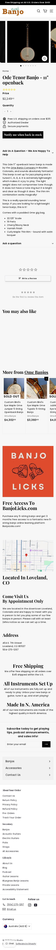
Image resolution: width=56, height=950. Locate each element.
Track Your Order (12, 817)
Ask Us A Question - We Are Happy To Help (26, 152)
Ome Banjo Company (23, 167)
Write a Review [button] (29, 278)
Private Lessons (11, 885)
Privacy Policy (10, 804)
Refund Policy (10, 808)
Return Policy (10, 800)
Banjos (6, 829)
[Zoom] (44, 58)
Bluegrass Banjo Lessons (16, 880)
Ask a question (12, 243)
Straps (6, 846)
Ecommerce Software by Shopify (19, 943)
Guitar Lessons (10, 876)
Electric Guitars (11, 838)
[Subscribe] (46, 744)
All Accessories (11, 851)
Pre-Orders (9, 813)
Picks (5, 842)
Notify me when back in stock (23, 134)
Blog (5, 867)
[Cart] (45, 11)
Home (6, 71)
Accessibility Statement (16, 889)
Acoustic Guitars (12, 833)
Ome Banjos (36, 372)
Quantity (8, 105)
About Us (7, 863)
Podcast (7, 872)
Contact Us (9, 795)
